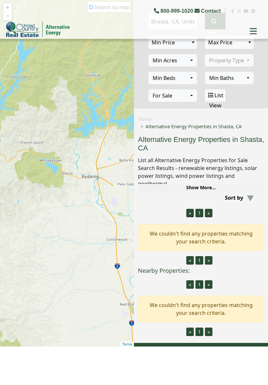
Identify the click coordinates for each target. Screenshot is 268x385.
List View (216, 96)
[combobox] (172, 60)
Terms (127, 343)
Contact (211, 11)
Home (145, 119)
